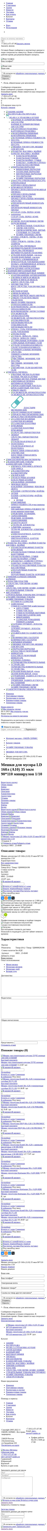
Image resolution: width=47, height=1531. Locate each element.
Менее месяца (12, 964)
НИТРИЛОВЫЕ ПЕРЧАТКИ (28, 174)
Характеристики (8, 821)
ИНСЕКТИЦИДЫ (14, 1359)
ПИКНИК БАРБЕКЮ (15, 1365)
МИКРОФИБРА (23, 617)
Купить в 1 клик (24, 886)
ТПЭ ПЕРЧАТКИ (23, 176)
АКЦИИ (9, 1343)
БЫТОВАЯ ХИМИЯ (15, 1354)
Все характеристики (9, 863)
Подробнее (5, 1072)
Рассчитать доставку (29, 891)
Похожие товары (8, 827)
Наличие (5, 830)
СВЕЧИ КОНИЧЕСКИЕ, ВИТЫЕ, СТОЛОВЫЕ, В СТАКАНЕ (31, 231)
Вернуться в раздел (9, 809)
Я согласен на (25, 73)
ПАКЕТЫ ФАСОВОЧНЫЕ (28, 165)
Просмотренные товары (11, 1321)
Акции (9, 8)
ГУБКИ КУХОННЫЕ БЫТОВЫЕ (30, 613)
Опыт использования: (10, 960)
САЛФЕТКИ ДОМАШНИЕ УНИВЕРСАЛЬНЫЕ (28, 620)
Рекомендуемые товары (16, 700)
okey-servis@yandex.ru (33, 1432)
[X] (13, 898)
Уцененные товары (14, 703)
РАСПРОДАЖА (13, 1345)
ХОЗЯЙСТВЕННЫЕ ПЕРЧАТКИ (30, 178)
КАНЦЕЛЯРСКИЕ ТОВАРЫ (18, 1361)
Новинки (10, 694)
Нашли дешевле (23, 889)
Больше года (11, 971)
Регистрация (11, 28)
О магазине (11, 5)
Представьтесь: (7, 1042)
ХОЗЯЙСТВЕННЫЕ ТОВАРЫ (19, 1375)
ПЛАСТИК (11, 1368)
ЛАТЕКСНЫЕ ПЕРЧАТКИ (28, 172)
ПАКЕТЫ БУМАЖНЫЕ (26, 156)
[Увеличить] (23, 839)
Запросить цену (23, 1526)
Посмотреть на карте (10, 1445)
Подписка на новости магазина (14, 716)
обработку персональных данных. (30, 73)
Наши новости (7, 707)
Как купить (11, 14)
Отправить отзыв (8, 1045)
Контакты (10, 19)
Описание (5, 818)
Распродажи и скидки (15, 698)
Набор (3, 814)
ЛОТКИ (19, 500)
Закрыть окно (7, 94)
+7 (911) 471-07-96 (9, 1454)
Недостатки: (6, 998)
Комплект (5, 816)
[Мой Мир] (9, 898)
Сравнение (20, 1074)
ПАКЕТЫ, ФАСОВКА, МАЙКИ (20, 1363)
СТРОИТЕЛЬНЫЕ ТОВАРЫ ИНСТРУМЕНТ (26, 1372)
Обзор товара (6, 812)
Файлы (4, 832)
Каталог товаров (8, 107)
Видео (3, 834)
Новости (9, 10)
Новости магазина (12, 727)
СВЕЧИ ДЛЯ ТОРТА (25, 228)
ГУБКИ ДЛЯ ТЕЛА (24, 610)
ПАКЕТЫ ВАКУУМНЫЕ (27, 158)
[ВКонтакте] (2, 898)
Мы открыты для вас (19, 711)
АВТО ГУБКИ (22, 608)
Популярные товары (14, 696)
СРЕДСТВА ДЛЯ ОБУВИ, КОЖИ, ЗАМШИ (25, 1370)
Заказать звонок (23, 44)
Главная (9, 3)
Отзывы (9, 21)
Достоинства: (7, 976)
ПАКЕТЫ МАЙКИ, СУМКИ (28, 160)
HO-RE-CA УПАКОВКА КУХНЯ (20, 1347)
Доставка (10, 12)
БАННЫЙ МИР (13, 1352)
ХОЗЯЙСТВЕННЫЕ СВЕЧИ (28, 235)
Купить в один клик (29, 1500)
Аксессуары (6, 823)
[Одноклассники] (6, 898)
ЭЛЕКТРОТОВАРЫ (15, 1377)
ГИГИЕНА (11, 1356)
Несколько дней (13, 969)
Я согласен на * (25, 1498)
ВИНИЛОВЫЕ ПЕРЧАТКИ (28, 169)
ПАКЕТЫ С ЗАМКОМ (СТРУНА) (31, 163)
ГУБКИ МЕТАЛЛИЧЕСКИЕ (28, 615)
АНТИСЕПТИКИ (14, 1350)
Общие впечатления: (10, 1020)
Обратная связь (7, 1452)
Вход (8, 25)
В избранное (6, 1077)
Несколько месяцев (14, 967)
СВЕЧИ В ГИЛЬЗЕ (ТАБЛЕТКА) (30, 226)
